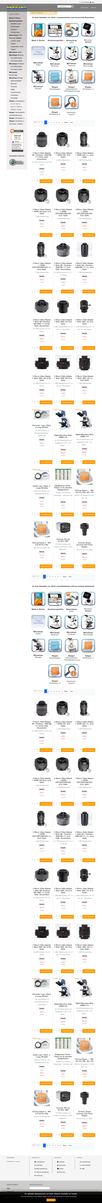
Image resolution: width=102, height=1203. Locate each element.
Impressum (10, 1191)
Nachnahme (62, 1165)
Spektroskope (15, 26)
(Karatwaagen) (17, 101)
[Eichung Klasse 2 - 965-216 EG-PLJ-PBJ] (42, 529)
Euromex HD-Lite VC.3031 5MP (63, 540)
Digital (15, 52)
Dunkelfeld (14, 98)
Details (41, 169)
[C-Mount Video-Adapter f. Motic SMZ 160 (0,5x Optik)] (63, 363)
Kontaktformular (86, 1162)
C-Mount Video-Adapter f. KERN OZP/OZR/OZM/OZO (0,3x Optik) (63, 212)
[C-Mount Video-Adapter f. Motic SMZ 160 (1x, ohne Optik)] (84, 363)
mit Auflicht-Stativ (16, 58)
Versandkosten (40, 1162)
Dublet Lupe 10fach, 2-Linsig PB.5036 (42, 487)
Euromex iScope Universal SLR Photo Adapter (84, 544)
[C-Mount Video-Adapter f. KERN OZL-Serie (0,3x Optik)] (42, 196)
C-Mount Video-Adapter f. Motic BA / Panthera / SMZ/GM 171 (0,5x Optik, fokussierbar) (63, 266)
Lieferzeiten (39, 1165)
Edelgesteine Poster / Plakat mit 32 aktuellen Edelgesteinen (63, 487)
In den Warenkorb (46, 181)
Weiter (66, 122)
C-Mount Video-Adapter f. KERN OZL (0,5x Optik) (63, 155)
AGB (8, 1188)
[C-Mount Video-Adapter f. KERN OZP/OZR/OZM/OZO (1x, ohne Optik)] (42, 250)
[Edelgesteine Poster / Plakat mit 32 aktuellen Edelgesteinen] (63, 474)
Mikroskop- (15, 38)
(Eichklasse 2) (16, 121)
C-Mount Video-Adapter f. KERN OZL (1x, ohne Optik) (84, 155)
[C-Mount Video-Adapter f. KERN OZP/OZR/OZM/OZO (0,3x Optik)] (63, 196)
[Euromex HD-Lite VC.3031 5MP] (63, 527)
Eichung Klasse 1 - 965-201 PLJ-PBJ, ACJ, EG (84, 491)
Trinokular (16, 64)
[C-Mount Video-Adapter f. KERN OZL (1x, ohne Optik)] (84, 139)
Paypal (61, 1168)
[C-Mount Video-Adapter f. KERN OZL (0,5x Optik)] (63, 139)
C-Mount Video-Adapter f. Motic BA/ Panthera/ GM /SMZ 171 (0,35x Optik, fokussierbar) (42, 322)
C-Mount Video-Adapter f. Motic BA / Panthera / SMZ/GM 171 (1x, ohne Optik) (84, 266)
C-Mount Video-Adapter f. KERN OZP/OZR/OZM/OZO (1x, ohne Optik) (41, 266)
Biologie (16, 78)
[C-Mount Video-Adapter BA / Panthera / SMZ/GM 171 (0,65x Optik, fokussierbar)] (42, 139)
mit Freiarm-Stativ (16, 61)
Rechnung (62, 1172)
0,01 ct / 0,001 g (16, 107)
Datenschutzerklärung (42, 1172)
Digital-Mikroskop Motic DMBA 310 (85, 435)
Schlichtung (39, 1175)
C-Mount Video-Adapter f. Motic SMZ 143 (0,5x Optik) (84, 321)
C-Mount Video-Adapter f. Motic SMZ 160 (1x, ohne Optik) (84, 378)
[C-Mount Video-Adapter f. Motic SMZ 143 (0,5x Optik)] (84, 306)
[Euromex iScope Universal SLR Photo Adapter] (84, 529)
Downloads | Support (16, 124)
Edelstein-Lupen (16, 24)
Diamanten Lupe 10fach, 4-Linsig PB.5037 (41, 426)
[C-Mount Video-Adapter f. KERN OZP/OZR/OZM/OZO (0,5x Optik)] (84, 196)
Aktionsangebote (16, 81)
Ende (71, 122)
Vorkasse (61, 1162)
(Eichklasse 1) (16, 118)
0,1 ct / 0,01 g (15, 104)
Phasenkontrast (16, 92)
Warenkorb (84, 7)
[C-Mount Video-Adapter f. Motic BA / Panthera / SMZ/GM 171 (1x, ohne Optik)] (84, 250)
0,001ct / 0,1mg (16, 109)
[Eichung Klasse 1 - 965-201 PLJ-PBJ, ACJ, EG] (84, 477)
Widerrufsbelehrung (41, 1168)
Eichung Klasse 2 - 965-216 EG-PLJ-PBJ (41, 543)
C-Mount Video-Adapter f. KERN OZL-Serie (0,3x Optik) (41, 211)
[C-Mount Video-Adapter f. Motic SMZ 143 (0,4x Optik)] (63, 306)
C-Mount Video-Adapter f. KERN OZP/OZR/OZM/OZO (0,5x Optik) (84, 212)
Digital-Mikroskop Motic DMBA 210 (63, 436)
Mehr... (79, 1196)
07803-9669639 (85, 2)
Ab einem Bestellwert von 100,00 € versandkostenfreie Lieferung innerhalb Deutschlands (63, 17)
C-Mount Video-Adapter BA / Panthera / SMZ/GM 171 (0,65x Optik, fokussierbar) (41, 156)
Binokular (16, 55)
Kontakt (93, 7)
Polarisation (14, 95)
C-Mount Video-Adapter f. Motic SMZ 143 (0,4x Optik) (63, 321)
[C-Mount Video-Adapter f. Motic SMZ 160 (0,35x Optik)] (42, 363)
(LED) (15, 35)
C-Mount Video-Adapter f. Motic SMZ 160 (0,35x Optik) (41, 378)
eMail (93, 2)
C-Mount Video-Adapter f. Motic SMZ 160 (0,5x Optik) (63, 378)
